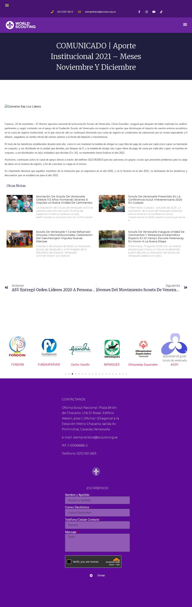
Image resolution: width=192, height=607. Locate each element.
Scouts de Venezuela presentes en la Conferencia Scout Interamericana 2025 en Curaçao (155, 200)
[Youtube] (154, 11)
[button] (7, 5)
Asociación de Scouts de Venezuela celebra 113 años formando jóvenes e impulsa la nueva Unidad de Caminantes (64, 200)
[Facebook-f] (139, 11)
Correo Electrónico (77, 507)
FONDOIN (17, 364)
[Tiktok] (161, 11)
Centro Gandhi (80, 364)
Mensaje (71, 532)
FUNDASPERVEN (49, 364)
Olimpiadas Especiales (143, 364)
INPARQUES (111, 364)
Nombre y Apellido (77, 494)
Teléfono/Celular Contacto (82, 519)
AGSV (174, 364)
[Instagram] (146, 11)
